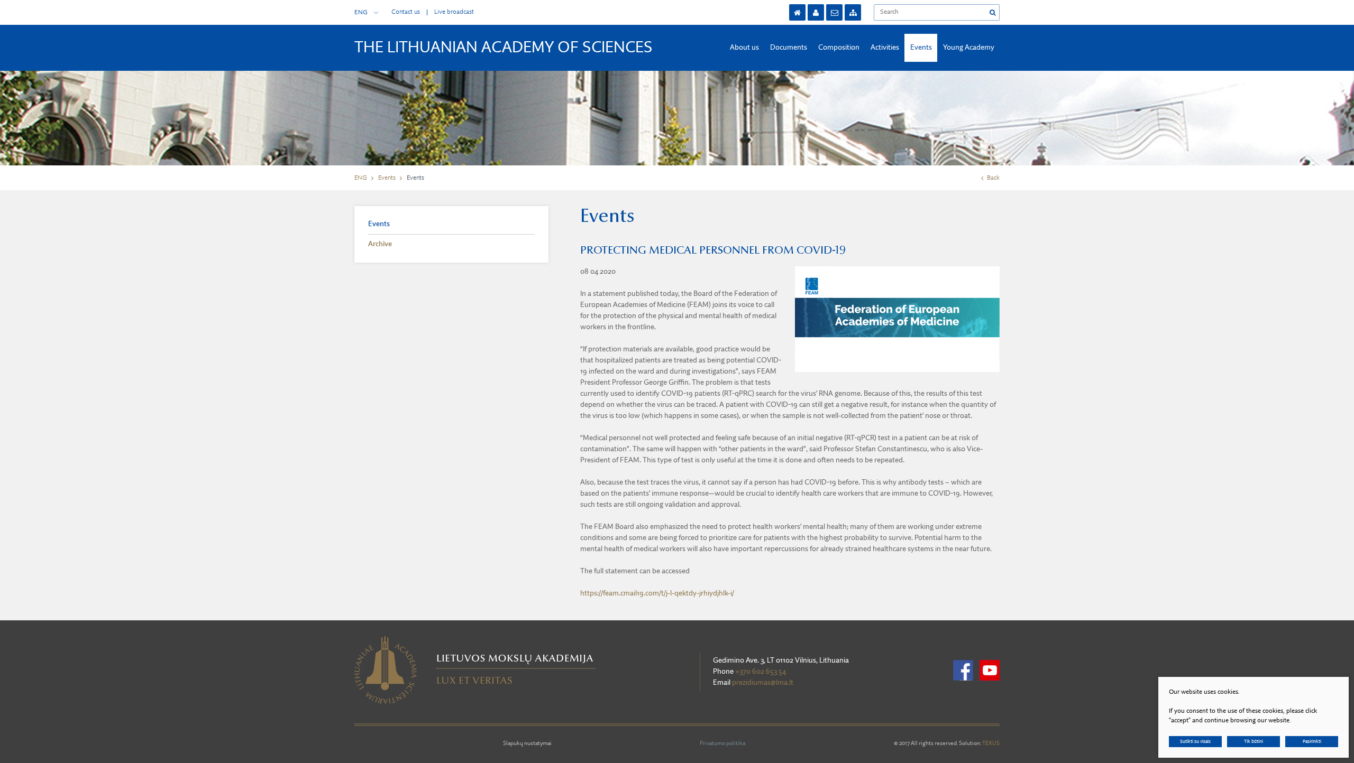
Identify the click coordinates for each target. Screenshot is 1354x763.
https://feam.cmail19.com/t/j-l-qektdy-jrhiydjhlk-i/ (657, 593)
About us (744, 47)
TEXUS (991, 744)
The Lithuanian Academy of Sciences (503, 48)
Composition (838, 47)
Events (921, 47)
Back (993, 178)
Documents (788, 47)
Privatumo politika (722, 744)
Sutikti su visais (1195, 741)
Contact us (405, 12)
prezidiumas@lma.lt (762, 682)
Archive (380, 244)
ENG (361, 13)
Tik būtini (1253, 741)
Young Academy (968, 47)
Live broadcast (454, 12)
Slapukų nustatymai (527, 744)
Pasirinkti (1312, 741)
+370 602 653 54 (760, 671)
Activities (885, 47)
